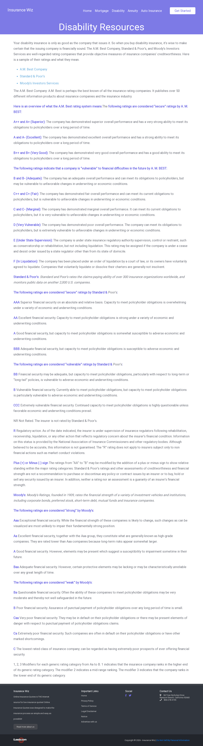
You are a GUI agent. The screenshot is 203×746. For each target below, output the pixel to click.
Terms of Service (88, 706)
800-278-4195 (170, 700)
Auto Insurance (151, 11)
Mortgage (102, 11)
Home (87, 11)
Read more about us (25, 727)
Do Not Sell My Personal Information (173, 740)
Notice (84, 716)
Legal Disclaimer (88, 711)
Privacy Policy (87, 701)
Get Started (183, 11)
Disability (118, 11)
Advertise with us (89, 722)
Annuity (133, 11)
